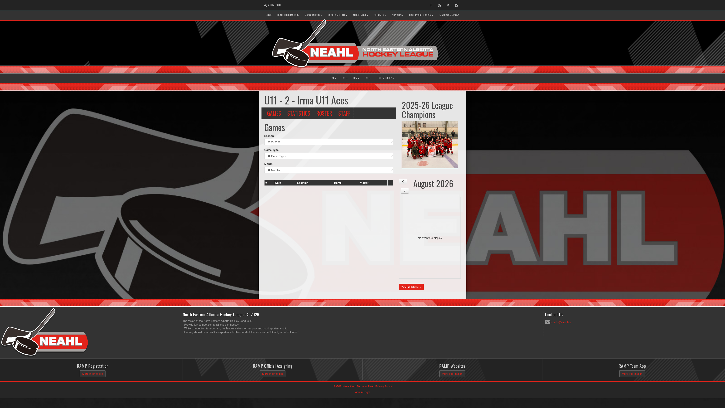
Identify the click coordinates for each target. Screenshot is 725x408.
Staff (344, 113)
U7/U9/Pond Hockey (420, 15)
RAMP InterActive (343, 386)
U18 (367, 78)
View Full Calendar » (411, 287)
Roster (324, 113)
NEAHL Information (287, 15)
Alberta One (359, 15)
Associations (312, 15)
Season (269, 136)
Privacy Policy (383, 386)
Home (269, 15)
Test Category (384, 78)
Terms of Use (365, 386)
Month (268, 164)
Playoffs (397, 15)
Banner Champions (449, 15)
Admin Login (362, 392)
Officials (379, 15)
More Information (92, 374)
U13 (344, 78)
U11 (332, 78)
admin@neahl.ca (561, 322)
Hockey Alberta (336, 15)
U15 (355, 78)
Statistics (298, 113)
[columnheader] (269, 183)
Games (274, 113)
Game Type (271, 150)
